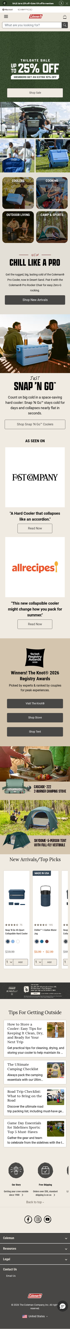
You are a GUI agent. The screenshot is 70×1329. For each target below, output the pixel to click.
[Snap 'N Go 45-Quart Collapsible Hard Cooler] (17, 920)
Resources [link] (9, 1248)
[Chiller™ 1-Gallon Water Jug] (46, 920)
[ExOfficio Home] (25, 9)
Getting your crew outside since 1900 (16, 1189)
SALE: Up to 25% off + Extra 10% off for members (32, 3)
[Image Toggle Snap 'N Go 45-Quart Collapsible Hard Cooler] (26, 919)
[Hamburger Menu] (6, 16)
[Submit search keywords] (65, 25)
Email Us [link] (11, 1276)
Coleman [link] (8, 1238)
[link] (28, 1219)
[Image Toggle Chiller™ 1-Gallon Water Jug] (55, 919)
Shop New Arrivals (35, 300)
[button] (3, 3)
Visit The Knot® (35, 703)
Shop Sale (35, 92)
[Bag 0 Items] (65, 16)
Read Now (35, 528)
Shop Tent (35, 731)
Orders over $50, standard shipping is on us (45, 1189)
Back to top (34, 1202)
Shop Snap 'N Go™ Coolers (35, 424)
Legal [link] (6, 1259)
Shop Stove (35, 717)
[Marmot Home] (8, 9)
